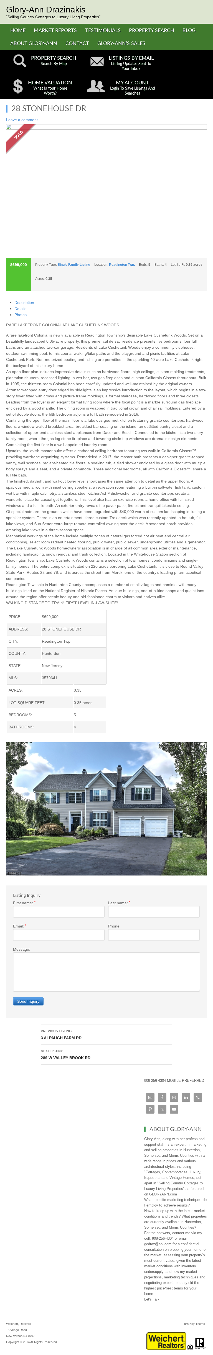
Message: (21, 949)
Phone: (114, 926)
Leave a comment (22, 120)
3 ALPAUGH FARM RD (61, 1034)
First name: (24, 903)
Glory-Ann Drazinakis (45, 9)
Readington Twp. (122, 265)
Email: (19, 926)
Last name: (119, 903)
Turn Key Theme (193, 1323)
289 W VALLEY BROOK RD (65, 1054)
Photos (20, 314)
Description (24, 302)
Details (20, 308)
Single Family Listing (74, 265)
